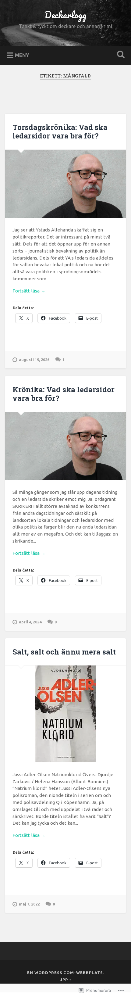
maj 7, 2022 (29, 904)
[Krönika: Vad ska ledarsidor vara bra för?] (65, 446)
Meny (22, 55)
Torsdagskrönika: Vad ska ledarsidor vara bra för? (60, 131)
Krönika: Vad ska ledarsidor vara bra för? (63, 394)
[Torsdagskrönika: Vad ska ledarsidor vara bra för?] (65, 184)
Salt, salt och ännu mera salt (64, 652)
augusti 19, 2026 (34, 359)
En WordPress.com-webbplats (65, 972)
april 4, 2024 (30, 622)
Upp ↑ (65, 979)
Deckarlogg (65, 14)
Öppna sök (120, 55)
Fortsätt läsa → (28, 290)
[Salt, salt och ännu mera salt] (65, 713)
